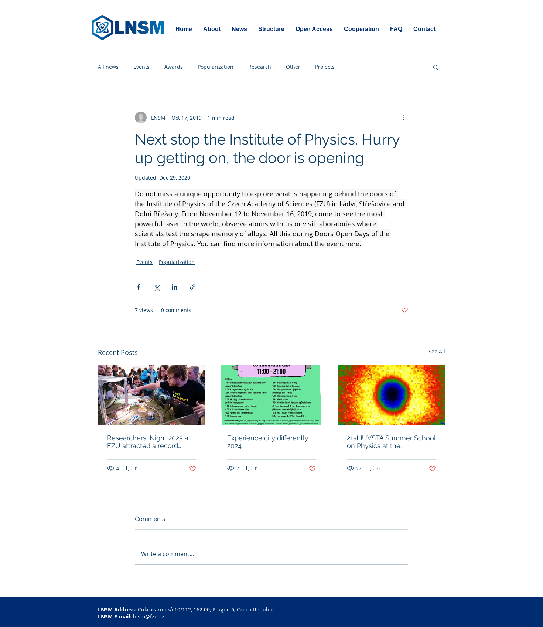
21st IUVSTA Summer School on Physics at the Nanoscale (391, 442)
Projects (325, 66)
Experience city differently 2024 (267, 442)
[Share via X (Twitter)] (156, 287)
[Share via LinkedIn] (174, 287)
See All (436, 351)
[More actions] (403, 117)
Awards (173, 66)
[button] (435, 67)
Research (259, 66)
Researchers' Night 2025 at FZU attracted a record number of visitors (149, 442)
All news (108, 66)
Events (141, 66)
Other (293, 66)
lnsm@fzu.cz (148, 616)
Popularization (215, 66)
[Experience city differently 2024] (271, 395)
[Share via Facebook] (138, 287)
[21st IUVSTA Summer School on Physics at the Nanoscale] (391, 395)
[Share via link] (192, 287)
